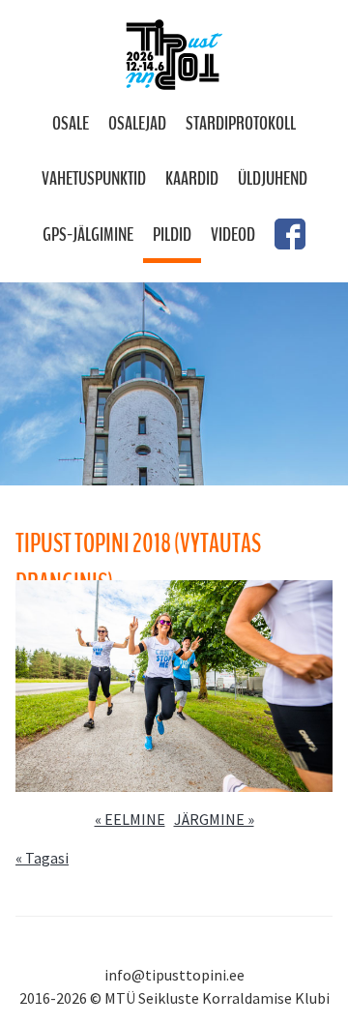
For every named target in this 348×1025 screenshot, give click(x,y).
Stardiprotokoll (241, 123)
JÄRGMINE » (214, 819)
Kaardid (191, 178)
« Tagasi (42, 857)
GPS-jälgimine (88, 234)
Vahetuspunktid (94, 178)
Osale (70, 123)
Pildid (172, 234)
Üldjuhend (272, 178)
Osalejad (137, 123)
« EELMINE (130, 819)
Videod (233, 234)
